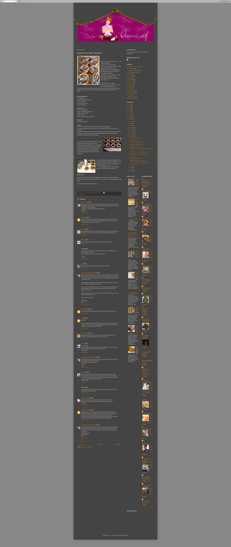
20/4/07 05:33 (84, 224)
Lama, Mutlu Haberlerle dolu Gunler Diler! (146, 321)
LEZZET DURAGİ (146, 288)
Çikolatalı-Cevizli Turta (135, 146)
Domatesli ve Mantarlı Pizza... (136, 142)
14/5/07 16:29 (84, 393)
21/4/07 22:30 (84, 328)
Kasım (131, 121)
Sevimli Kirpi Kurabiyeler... (137, 309)
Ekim (131, 123)
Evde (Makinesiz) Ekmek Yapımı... (137, 182)
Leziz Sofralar (84, 333)
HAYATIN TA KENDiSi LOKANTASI (145, 310)
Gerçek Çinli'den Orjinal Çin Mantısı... (134, 293)
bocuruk (144, 233)
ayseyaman (84, 202)
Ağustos (132, 127)
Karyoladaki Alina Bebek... (135, 158)
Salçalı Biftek (137, 347)
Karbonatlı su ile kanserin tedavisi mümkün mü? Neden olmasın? (133, 234)
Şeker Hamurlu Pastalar (134, 66)
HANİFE (144, 400)
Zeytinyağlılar (131, 98)
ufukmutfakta (84, 309)
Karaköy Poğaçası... (134, 219)
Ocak (131, 171)
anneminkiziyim (146, 485)
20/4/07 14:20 (84, 268)
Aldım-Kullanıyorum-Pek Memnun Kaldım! (139, 162)
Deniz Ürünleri (131, 92)
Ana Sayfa (99, 444)
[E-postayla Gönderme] (104, 192)
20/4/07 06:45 (84, 243)
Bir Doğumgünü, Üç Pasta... (136, 138)
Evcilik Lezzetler (85, 397)
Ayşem (118, 61)
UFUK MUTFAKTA (146, 204)
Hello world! (144, 313)
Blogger (111, 535)
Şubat (131, 169)
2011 (129, 109)
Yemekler (130, 79)
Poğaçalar (130, 83)
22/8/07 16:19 (84, 420)
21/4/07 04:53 (84, 313)
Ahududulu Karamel (146, 479)
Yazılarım (130, 76)
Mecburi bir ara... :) (134, 140)
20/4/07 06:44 (84, 235)
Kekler (129, 74)
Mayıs (131, 134)
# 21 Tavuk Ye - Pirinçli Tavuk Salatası (138, 152)
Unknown (83, 217)
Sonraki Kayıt (81, 444)
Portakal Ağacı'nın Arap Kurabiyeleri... (138, 154)
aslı (82, 263)
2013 (129, 104)
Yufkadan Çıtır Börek (137, 201)
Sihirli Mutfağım (146, 191)
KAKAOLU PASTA (147, 413)
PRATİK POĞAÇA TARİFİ (150, 404)
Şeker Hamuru (131, 96)
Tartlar (83, 194)
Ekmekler (130, 85)
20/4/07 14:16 (84, 259)
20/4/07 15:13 (84, 304)
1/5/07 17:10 (84, 382)
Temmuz (132, 129)
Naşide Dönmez (85, 409)
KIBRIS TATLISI (150, 194)
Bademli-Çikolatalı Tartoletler (136, 144)
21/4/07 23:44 (84, 338)
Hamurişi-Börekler (132, 72)
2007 (129, 117)
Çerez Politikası (145, 289)
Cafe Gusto (145, 218)
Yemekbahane (146, 265)
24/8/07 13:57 (84, 438)
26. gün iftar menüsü (150, 433)
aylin (82, 318)
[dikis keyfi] (127, 60)
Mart (131, 167)
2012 (129, 107)
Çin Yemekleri (131, 81)
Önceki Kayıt (118, 444)
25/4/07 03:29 (84, 367)
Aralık (131, 119)
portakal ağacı (146, 279)
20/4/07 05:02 (84, 212)
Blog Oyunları (131, 90)
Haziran (132, 132)
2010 (129, 111)
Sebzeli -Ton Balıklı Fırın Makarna (137, 160)
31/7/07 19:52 (84, 405)
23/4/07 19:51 (84, 352)
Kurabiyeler (131, 68)
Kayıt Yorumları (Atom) (86, 447)
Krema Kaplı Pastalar (133, 70)
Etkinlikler (130, 87)
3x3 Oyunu (132, 156)
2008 (129, 115)
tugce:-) (83, 372)
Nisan (131, 136)
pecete (83, 229)
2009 (129, 113)
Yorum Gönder (83, 441)
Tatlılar (129, 77)
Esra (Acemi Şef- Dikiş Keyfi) (88, 272)
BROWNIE (144, 354)
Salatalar (130, 94)
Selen (82, 343)
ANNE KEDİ (145, 369)
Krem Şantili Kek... (133, 164)
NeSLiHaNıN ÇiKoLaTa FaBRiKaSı (145, 337)
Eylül (131, 125)
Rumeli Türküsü (146, 295)
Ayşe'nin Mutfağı (146, 429)
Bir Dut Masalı (145, 501)
